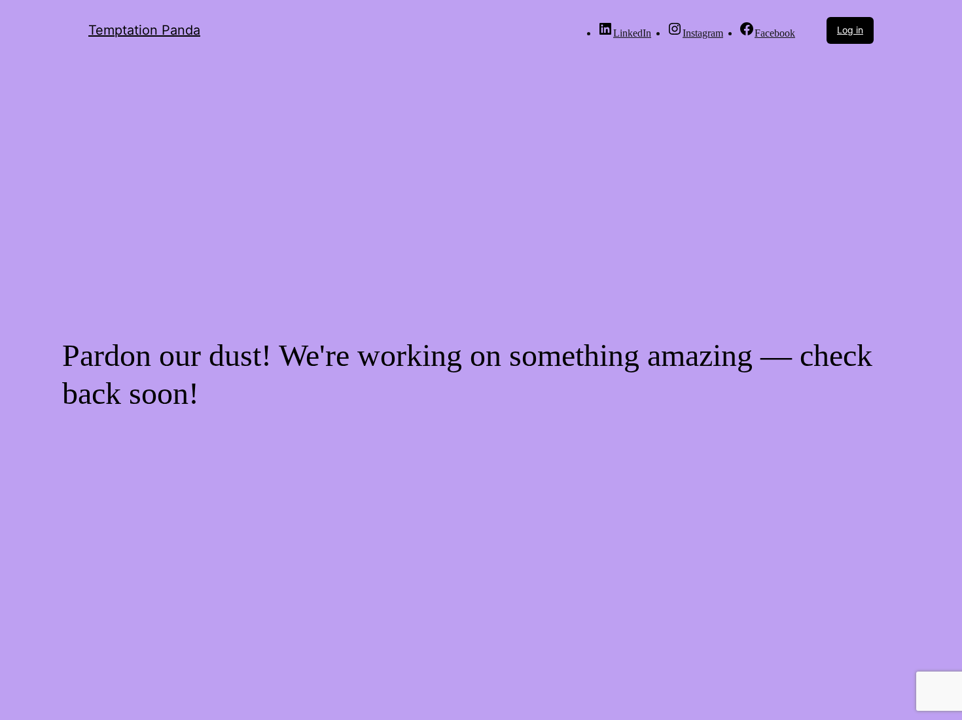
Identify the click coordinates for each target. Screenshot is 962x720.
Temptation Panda (144, 30)
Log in (850, 29)
